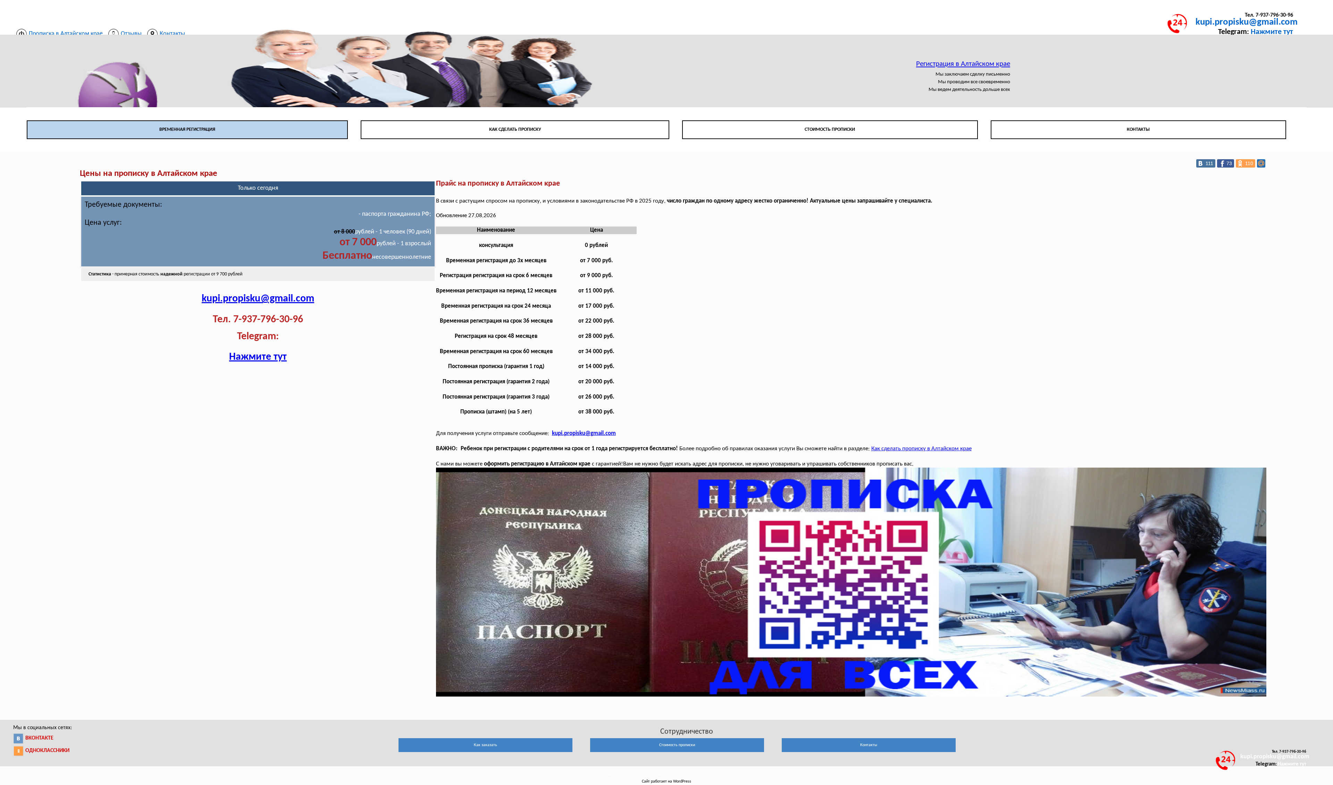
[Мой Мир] (1261, 163)
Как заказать (485, 745)
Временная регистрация (187, 129)
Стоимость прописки (830, 129)
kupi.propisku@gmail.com (1247, 22)
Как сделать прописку (515, 129)
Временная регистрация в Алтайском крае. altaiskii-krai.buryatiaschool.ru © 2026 (666, 775)
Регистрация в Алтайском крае (963, 64)
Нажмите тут (1272, 32)
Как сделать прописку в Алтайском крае (921, 449)
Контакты (1138, 129)
